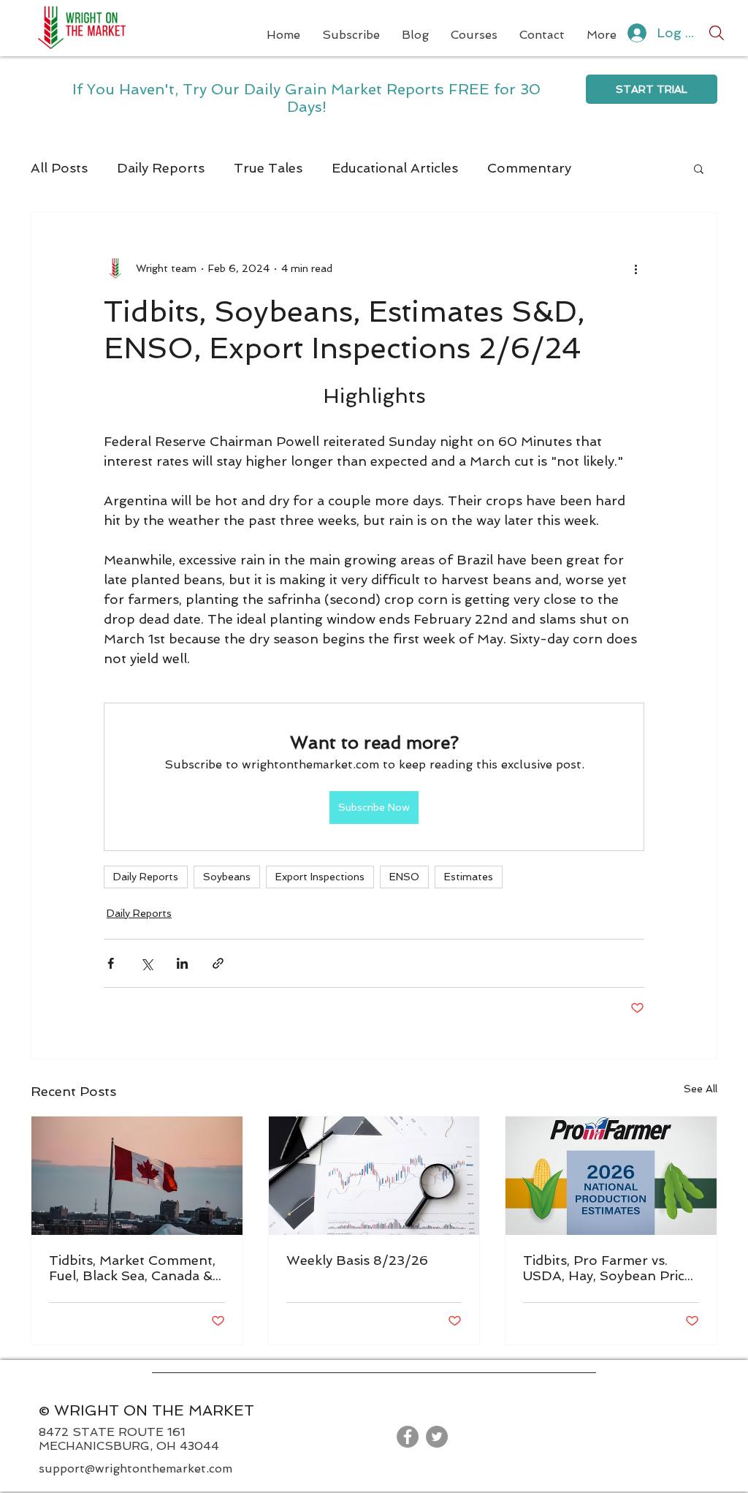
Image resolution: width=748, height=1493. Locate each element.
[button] (699, 168)
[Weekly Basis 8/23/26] (374, 1175)
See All (700, 1089)
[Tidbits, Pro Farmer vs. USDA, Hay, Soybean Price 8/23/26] (611, 1175)
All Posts (59, 167)
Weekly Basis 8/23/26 (357, 1260)
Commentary (529, 167)
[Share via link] (218, 963)
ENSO (404, 876)
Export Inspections (320, 876)
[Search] (716, 33)
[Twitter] (437, 1437)
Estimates (468, 876)
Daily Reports (161, 167)
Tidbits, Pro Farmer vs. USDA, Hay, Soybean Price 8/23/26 (607, 1267)
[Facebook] (408, 1437)
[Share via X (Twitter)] (146, 963)
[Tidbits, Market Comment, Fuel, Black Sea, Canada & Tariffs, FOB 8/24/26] (137, 1175)
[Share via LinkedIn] (182, 963)
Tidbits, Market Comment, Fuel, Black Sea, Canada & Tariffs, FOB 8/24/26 (132, 1267)
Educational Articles (395, 167)
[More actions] (635, 268)
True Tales (268, 167)
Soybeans (227, 876)
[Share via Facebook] (111, 963)
